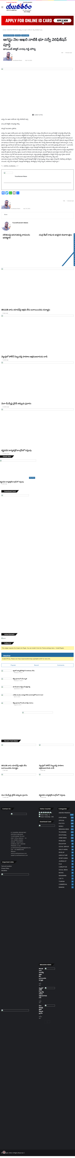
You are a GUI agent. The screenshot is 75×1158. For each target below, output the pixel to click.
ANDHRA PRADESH (64, 812)
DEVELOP (61, 852)
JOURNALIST (62, 861)
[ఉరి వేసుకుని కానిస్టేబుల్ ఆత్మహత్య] (6, 689)
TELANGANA (62, 832)
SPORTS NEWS (63, 858)
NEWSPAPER (62, 875)
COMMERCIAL (63, 884)
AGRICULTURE (63, 855)
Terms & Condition (6, 866)
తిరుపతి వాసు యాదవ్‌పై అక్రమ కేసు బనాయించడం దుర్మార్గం (14, 766)
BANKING (61, 887)
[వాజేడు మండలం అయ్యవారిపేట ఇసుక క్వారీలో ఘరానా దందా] (6, 697)
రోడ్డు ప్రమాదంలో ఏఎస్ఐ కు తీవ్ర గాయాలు (23, 703)
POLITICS (61, 823)
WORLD (61, 826)
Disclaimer (4, 870)
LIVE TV (61, 878)
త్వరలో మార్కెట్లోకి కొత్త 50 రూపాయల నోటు (24, 671)
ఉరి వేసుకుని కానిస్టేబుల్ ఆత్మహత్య (21, 687)
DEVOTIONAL (63, 835)
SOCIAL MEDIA (63, 870)
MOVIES (61, 872)
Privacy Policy (5, 868)
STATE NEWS (63, 817)
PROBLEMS (62, 840)
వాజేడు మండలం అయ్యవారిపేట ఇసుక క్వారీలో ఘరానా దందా (28, 695)
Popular (13, 665)
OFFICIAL (61, 820)
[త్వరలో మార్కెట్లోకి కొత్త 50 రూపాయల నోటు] (6, 673)
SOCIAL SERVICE (64, 846)
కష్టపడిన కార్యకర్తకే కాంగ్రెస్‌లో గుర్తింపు (12, 482)
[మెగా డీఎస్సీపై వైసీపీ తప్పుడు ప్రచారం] (18, 783)
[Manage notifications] (4, 1152)
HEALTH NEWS (63, 849)
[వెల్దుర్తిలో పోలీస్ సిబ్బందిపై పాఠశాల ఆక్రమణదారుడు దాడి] (56, 753)
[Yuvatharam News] (19, 7)
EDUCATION (62, 843)
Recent (36, 665)
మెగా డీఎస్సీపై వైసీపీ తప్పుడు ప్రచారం (14, 795)
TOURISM (61, 881)
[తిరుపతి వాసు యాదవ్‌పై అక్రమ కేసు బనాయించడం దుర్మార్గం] (18, 753)
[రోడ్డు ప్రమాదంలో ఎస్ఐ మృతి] (6, 681)
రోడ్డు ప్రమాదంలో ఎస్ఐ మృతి (20, 679)
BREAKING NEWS (64, 829)
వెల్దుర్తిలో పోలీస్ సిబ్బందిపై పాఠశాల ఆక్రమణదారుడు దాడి (51, 766)
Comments (60, 665)
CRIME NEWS (63, 838)
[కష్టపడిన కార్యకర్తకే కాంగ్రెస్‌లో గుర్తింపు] (56, 783)
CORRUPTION (63, 867)
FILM (60, 864)
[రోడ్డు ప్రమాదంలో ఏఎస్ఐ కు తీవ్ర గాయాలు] (6, 705)
